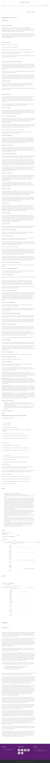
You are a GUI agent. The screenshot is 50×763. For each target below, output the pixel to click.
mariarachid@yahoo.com (8, 749)
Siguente (33, 12)
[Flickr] (22, 750)
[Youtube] (28, 750)
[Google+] (19, 753)
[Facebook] (19, 750)
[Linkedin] (22, 753)
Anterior (29, 12)
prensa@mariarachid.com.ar (41, 750)
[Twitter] (25, 750)
